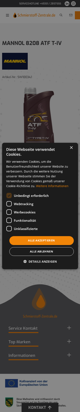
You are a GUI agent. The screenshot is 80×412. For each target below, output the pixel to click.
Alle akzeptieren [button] (41, 240)
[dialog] (40, 206)
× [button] (71, 147)
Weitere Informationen (52, 186)
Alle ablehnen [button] (41, 251)
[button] (40, 261)
